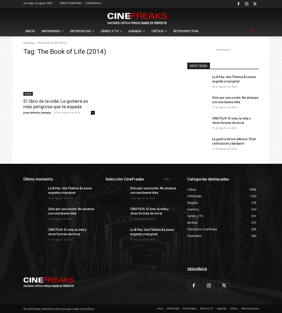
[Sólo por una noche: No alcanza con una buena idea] (198, 103)
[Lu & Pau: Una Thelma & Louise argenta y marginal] (198, 82)
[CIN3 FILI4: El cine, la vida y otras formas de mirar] (198, 123)
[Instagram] (246, 4)
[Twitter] (255, 4)
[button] (253, 31)
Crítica (28, 93)
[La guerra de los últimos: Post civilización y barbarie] (198, 144)
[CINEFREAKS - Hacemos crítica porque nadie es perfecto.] (137, 18)
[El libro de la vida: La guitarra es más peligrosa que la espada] (59, 78)
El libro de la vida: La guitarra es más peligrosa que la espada (55, 104)
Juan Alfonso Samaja (37, 112)
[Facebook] (238, 4)
